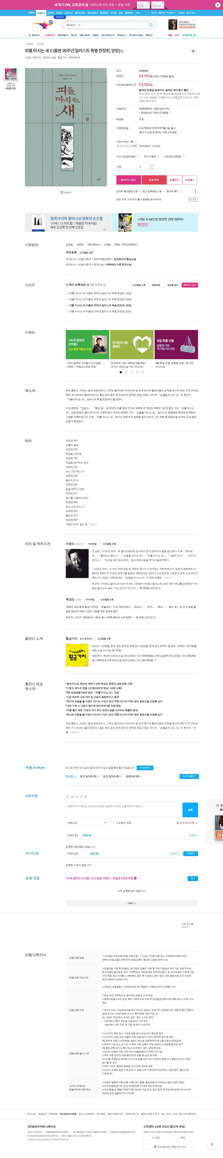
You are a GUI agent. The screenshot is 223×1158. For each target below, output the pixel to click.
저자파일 (92, 544)
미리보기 (68, 192)
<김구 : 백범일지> (84, 617)
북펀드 (149, 35)
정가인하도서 (108, 35)
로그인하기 (145, 767)
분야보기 (36, 35)
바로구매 (154, 179)
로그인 (154, 13)
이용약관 (53, 1114)
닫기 (218, 5)
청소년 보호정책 (86, 1114)
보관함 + (190, 179)
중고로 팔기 (173, 191)
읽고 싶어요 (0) (88, 776)
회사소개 (31, 1114)
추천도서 (121, 35)
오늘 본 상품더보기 (187, 925)
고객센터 (181, 13)
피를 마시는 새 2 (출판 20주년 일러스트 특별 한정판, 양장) (100, 299)
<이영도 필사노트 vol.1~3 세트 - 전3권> (122, 583)
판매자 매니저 (132, 1114)
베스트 (74, 35)
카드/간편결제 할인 (126, 156)
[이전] (35, 127)
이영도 (28, 57)
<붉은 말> (100, 617)
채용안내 (42, 1114)
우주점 (113, 13)
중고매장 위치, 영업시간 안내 (171, 1147)
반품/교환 (155, 955)
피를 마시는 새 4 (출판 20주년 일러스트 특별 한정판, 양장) (100, 311)
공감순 (173, 853)
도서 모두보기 (86, 638)
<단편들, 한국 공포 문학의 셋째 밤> (120, 646)
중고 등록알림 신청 (152, 191)
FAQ (183, 1137)
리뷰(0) (156, 146)
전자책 (51, 13)
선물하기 (175, 179)
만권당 (59, 13)
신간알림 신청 (86, 252)
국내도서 (41, 13)
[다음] (96, 127)
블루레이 (129, 13)
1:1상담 (144, 955)
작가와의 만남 (135, 35)
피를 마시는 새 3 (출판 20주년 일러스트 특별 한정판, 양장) (100, 305)
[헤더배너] (182, 24)
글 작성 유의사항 (185, 822)
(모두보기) (154, 588)
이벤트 (95, 35)
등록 (190, 809)
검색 (151, 25)
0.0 (135, 146)
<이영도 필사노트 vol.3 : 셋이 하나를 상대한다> (168, 583)
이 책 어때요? (189, 776)
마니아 (70, 776)
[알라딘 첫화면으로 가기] (44, 24)
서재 (177, 35)
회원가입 (161, 13)
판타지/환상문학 (102, 259)
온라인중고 (93, 13)
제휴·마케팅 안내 (115, 1114)
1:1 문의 (156, 1137)
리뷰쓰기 (191, 853)
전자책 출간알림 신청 (127, 191)
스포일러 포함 (124, 822)
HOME (32, 12)
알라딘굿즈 (80, 13)
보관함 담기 (172, 285)
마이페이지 (171, 13)
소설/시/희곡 (84, 259)
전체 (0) (87, 835)
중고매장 (104, 13)
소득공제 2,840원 (173, 156)
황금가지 (62, 57)
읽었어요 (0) (132, 776)
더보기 (93, 524)
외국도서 (68, 13)
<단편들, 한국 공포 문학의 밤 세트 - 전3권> (162, 646)
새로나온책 (85, 35)
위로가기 (212, 1145)
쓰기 (193, 878)
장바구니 (190, 13)
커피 (138, 13)
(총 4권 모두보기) (96, 284)
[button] (121, 372)
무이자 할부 (150, 156)
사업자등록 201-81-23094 (56, 1132)
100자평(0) (145, 146)
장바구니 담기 (128, 179)
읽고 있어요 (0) (111, 776)
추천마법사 (62, 35)
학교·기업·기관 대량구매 (184, 1114)
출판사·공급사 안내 (150, 1114)
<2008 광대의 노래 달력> (119, 617)
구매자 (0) (72, 835)
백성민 (46, 57)
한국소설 (99, 264)
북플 (170, 35)
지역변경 (172, 132)
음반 (121, 13)
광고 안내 (165, 1114)
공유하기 (193, 51)
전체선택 (156, 285)
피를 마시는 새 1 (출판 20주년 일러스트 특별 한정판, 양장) (100, 293)
